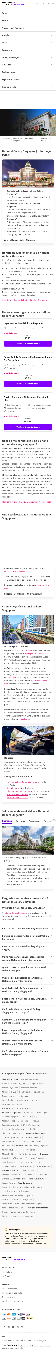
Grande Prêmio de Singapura (35, 1112)
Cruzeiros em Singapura (12, 1158)
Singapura (6, 138)
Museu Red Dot (8, 1154)
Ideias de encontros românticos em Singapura (22, 1203)
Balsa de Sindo (25, 1166)
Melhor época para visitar (13, 1207)
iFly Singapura (34, 1125)
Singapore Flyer (37, 1083)
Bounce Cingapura (10, 1116)
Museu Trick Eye (9, 1091)
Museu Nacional (28, 1149)
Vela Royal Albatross (35, 1158)
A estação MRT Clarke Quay (36, 653)
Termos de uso (8, 1297)
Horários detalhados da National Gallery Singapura (24, 300)
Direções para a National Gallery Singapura (23, 593)
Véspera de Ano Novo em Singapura (17, 1195)
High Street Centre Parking (18, 791)
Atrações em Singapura (13, 27)
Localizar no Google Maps (15, 571)
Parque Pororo (8, 1183)
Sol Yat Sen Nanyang (27, 1154)
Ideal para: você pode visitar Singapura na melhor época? (27, 501)
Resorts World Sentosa (12, 1104)
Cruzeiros (6, 64)
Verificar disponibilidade (28, 343)
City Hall (28, 650)
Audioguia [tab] (34, 820)
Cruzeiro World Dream (12, 1162)
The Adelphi (24, 718)
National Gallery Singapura (15, 912)
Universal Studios (28, 1170)
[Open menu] (53, 3)
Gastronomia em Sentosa (13, 1129)
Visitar (5, 20)
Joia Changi (39, 1091)
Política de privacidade (12, 1292)
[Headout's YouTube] (13, 1327)
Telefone (8, 1272)
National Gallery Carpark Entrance (22, 781)
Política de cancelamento (13, 1301)
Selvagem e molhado (11, 1174)
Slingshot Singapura (11, 1133)
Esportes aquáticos (11, 79)
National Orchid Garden (31, 1141)
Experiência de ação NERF (13, 1125)
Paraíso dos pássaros (31, 1137)
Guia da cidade (9, 86)
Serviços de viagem (11, 57)
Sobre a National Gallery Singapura (19, 240)
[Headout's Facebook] (18, 1327)
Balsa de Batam (9, 1166)
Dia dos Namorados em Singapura (17, 1199)
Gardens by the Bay (29, 1079)
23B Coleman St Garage (17, 794)
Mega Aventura (8, 1120)
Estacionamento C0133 (17, 797)
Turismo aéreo (8, 71)
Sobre (5, 13)
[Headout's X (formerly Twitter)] (22, 1327)
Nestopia (36, 1100)
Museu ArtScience (10, 1149)
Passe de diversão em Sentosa (15, 1100)
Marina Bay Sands (10, 1087)
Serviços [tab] (20, 820)
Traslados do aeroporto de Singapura (18, 1212)
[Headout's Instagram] (9, 1327)
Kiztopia (43, 1174)
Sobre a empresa (9, 1288)
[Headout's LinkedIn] (4, 1327)
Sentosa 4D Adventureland (13, 1178)
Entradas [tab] (7, 820)
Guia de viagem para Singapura (15, 1191)
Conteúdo (12, 1345)
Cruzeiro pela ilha (32, 1162)
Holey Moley (33, 1129)
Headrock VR (25, 1091)
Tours (4, 42)
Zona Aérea (23, 1120)
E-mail (7, 1276)
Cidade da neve (30, 1174)
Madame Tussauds (29, 1087)
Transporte (7, 49)
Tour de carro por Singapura (14, 1083)
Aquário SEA (7, 1145)
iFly (35, 1116)
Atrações (6, 35)
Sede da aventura (36, 1178)
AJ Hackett (26, 1116)
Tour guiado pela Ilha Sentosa (15, 1096)
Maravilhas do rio (9, 1141)
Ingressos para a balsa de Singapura (17, 1216)
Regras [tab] (47, 820)
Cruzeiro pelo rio (42, 1166)
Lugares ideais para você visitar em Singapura (22, 1187)
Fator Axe (36, 1120)
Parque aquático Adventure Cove (16, 1108)
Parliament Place (14, 677)
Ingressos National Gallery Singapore (23, 139)
